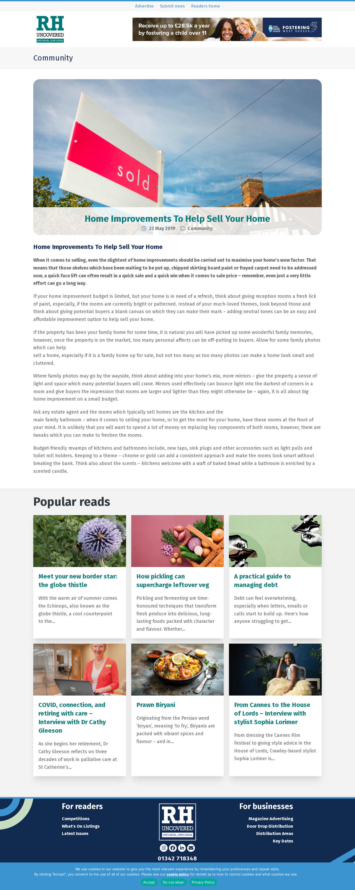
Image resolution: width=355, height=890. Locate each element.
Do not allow (173, 882)
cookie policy (178, 874)
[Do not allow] (348, 876)
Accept (149, 882)
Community (200, 228)
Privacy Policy (310, 874)
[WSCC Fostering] (227, 39)
